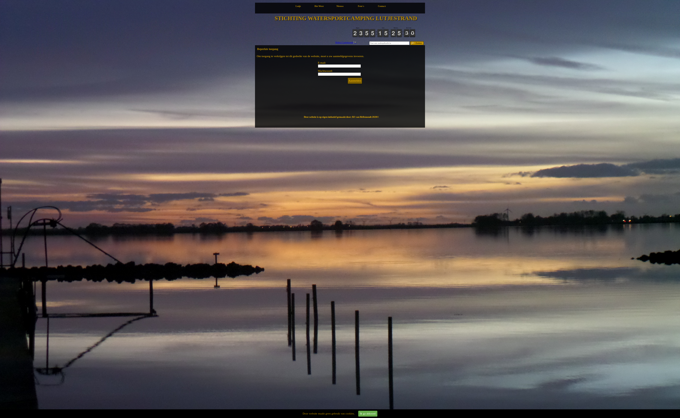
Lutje (298, 6)
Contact (382, 6)
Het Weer (319, 6)
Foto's (361, 6)
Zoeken (419, 43)
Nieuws (340, 6)
